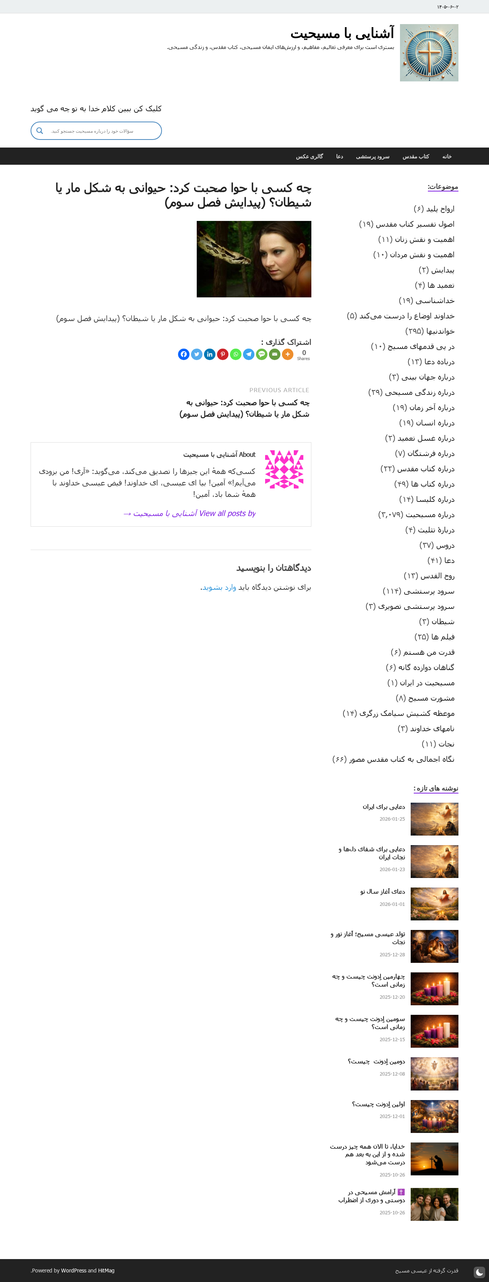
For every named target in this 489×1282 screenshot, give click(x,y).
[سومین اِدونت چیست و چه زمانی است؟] (434, 1020)
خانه (447, 156)
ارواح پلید (440, 208)
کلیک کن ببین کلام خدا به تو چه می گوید (96, 108)
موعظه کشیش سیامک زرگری (407, 712)
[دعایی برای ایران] (434, 808)
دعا (339, 156)
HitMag (106, 1270)
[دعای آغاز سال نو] (434, 893)
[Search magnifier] (39, 130)
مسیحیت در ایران (427, 682)
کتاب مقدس (416, 156)
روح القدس (438, 575)
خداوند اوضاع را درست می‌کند (407, 315)
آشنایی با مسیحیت (342, 32)
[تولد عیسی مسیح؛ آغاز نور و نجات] (434, 935)
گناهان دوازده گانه (426, 667)
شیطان (443, 621)
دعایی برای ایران (384, 806)
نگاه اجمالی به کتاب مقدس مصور (402, 758)
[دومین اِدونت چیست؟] (434, 1063)
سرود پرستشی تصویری (416, 605)
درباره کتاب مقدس (426, 468)
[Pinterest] (222, 354)
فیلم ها (443, 636)
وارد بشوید (219, 586)
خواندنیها (440, 330)
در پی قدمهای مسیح (421, 346)
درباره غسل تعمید (426, 437)
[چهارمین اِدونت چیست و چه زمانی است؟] (434, 978)
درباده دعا (439, 361)
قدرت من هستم (429, 651)
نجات (447, 743)
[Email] (274, 354)
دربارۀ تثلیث (436, 529)
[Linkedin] (209, 354)
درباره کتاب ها (433, 483)
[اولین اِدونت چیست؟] (434, 1105)
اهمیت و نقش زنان (425, 238)
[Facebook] (183, 354)
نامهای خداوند (432, 728)
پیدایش (443, 269)
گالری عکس (309, 156)
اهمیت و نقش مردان (422, 254)
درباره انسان (435, 422)
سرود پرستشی (373, 156)
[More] (287, 354)
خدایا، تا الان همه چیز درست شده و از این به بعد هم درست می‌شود (367, 1154)
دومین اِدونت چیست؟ (376, 1061)
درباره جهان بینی (428, 376)
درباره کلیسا (435, 498)
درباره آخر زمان (432, 407)
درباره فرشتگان (431, 453)
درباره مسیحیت (430, 514)
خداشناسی (435, 300)
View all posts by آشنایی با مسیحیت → (189, 513)
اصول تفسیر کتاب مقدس (415, 223)
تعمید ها (441, 284)
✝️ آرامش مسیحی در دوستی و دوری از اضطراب (371, 1195)
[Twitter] (196, 354)
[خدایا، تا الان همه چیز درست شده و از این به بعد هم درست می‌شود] (434, 1148)
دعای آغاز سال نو (383, 891)
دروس (445, 544)
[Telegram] (248, 354)
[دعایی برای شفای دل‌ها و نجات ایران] (434, 850)
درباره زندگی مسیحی (420, 391)
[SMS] (261, 354)
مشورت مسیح (431, 697)
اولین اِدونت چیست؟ (378, 1103)
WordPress (73, 1270)
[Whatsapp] (235, 354)
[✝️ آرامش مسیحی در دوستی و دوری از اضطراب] (434, 1193)
